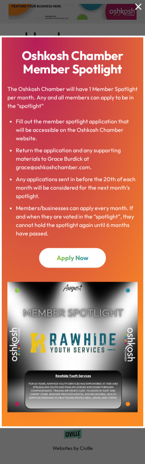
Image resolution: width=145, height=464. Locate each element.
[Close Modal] (138, 6)
